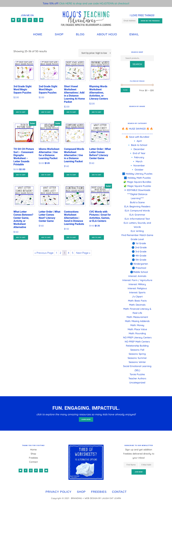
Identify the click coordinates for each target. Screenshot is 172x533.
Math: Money (137, 325)
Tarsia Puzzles (137, 374)
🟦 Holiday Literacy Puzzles (137, 173)
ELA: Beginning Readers (137, 206)
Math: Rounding (137, 333)
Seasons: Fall (137, 349)
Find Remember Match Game (137, 235)
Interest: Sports (137, 292)
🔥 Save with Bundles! (137, 136)
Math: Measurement (137, 317)
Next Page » (83, 252)
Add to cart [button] (21, 112)
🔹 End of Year (137, 153)
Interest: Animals (137, 276)
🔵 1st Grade (139, 243)
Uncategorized (137, 382)
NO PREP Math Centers (137, 341)
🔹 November (137, 165)
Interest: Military (137, 284)
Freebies (33, 457)
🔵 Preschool (139, 267)
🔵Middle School (139, 271)
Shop (33, 453)
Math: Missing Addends (137, 321)
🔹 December (137, 149)
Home (33, 449)
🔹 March (137, 161)
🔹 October (137, 169)
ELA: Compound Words (137, 210)
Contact (33, 461)
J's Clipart (137, 296)
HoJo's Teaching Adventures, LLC (86, 18)
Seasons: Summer (137, 357)
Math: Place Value (137, 329)
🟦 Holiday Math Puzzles (137, 177)
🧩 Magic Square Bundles (137, 181)
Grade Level (137, 239)
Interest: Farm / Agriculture (137, 280)
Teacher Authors (137, 378)
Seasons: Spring (137, 353)
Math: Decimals (137, 304)
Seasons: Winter (137, 362)
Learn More (86, 419)
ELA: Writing (137, 231)
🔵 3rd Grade (139, 251)
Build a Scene (137, 202)
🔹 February (137, 157)
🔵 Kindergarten (139, 263)
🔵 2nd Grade (139, 247)
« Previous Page (44, 252)
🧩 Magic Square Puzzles (137, 185)
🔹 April (137, 140)
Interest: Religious (137, 288)
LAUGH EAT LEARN (111, 498)
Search (137, 64)
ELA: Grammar (137, 214)
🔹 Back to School (137, 145)
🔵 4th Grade (139, 255)
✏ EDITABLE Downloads (137, 190)
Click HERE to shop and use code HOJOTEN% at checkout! (94, 3)
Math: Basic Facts (137, 300)
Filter (125, 90)
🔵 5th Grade (139, 259)
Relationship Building (137, 345)
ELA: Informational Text (137, 218)
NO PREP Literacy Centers (137, 337)
